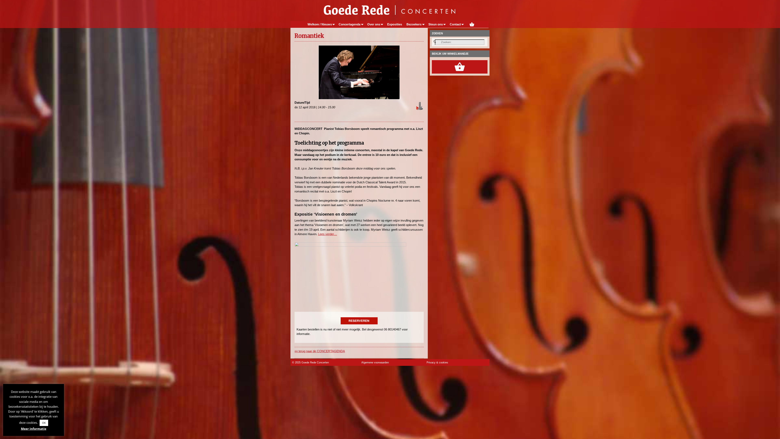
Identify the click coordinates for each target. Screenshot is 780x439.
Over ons (373, 24)
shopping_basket (471, 24)
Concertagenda (349, 24)
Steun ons (435, 24)
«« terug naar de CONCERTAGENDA (320, 351)
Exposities (394, 24)
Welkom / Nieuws (320, 24)
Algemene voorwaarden (375, 362)
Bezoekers (413, 24)
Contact (455, 24)
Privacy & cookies (437, 362)
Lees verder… (327, 234)
